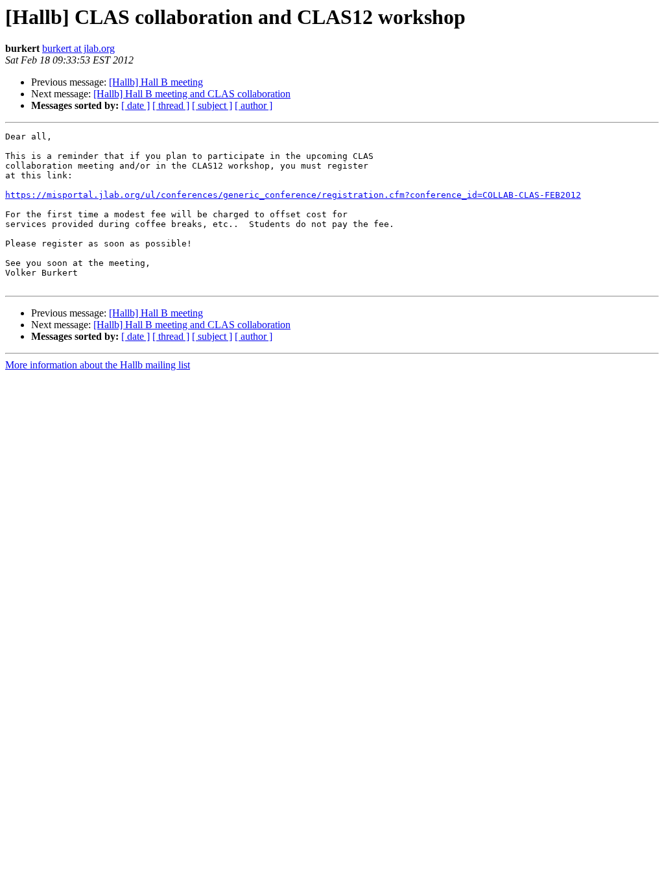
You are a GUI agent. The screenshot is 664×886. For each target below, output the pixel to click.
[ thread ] (170, 105)
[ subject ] (212, 105)
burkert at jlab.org (78, 48)
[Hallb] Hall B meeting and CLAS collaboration (191, 93)
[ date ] (135, 105)
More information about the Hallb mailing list (97, 364)
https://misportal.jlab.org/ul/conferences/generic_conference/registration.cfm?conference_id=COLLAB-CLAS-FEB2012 (293, 195)
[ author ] (253, 105)
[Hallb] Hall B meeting (156, 82)
